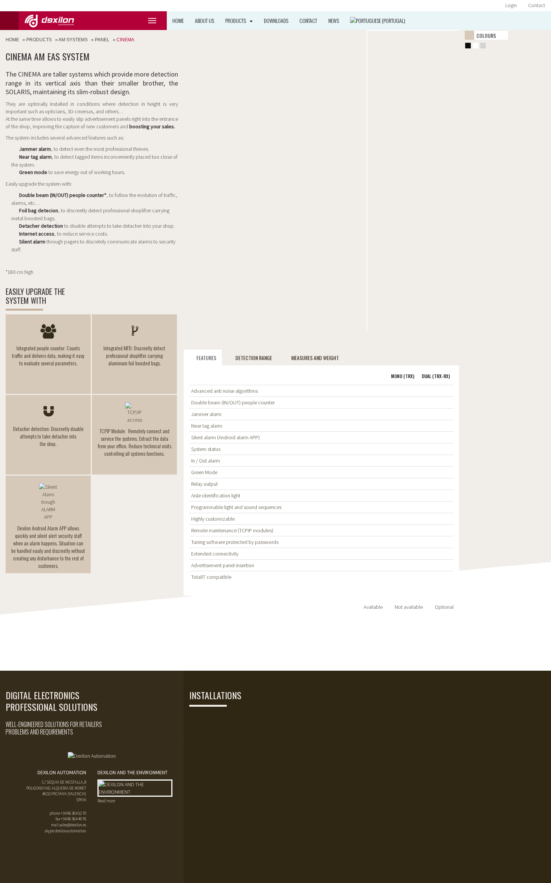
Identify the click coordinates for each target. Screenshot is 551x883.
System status (205, 449)
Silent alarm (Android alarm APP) (225, 437)
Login (511, 5)
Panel (102, 39)
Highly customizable (213, 518)
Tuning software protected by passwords (234, 542)
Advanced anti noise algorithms (224, 390)
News (333, 20)
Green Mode (204, 472)
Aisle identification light (215, 495)
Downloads (276, 20)
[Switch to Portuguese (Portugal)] (377, 20)
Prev (377, 31)
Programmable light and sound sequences (236, 507)
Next (449, 31)
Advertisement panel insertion (222, 565)
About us (204, 20)
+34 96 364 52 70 (73, 813)
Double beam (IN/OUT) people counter (233, 402)
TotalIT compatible (211, 577)
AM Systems (73, 39)
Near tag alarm (206, 425)
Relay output (204, 484)
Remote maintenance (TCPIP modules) (232, 530)
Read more (106, 800)
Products (235, 20)
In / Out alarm (205, 460)
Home (178, 20)
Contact (536, 5)
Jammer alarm (206, 414)
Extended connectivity (214, 553)
